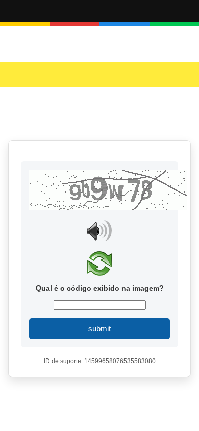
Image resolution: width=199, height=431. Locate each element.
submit (99, 328)
